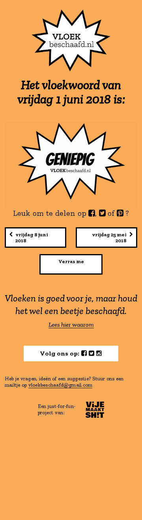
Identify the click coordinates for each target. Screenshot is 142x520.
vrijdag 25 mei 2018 (109, 237)
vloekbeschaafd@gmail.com (60, 385)
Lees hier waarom (71, 325)
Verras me (71, 261)
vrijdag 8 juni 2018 (31, 237)
